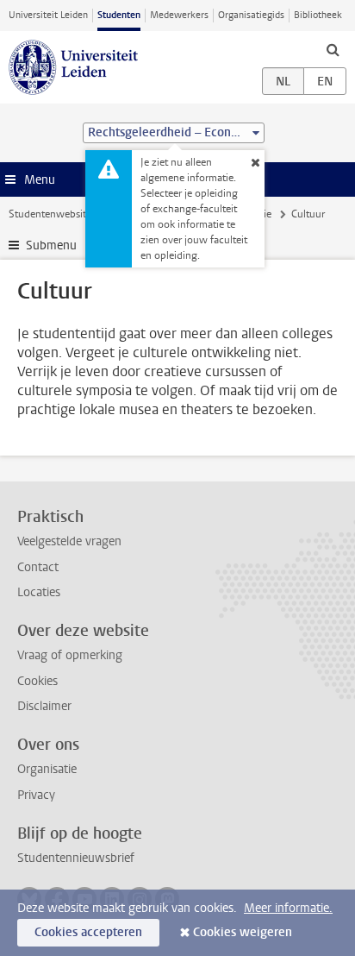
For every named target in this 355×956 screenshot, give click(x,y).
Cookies (37, 681)
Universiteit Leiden (48, 15)
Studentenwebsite (50, 214)
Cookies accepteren (88, 932)
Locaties (38, 592)
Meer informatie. (288, 908)
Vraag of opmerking (69, 655)
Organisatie (47, 769)
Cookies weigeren (242, 932)
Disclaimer (44, 706)
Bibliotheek (318, 15)
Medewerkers (179, 15)
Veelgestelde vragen (69, 541)
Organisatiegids (251, 15)
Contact (38, 567)
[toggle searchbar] (332, 49)
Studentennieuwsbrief (75, 858)
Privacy (36, 795)
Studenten (118, 15)
